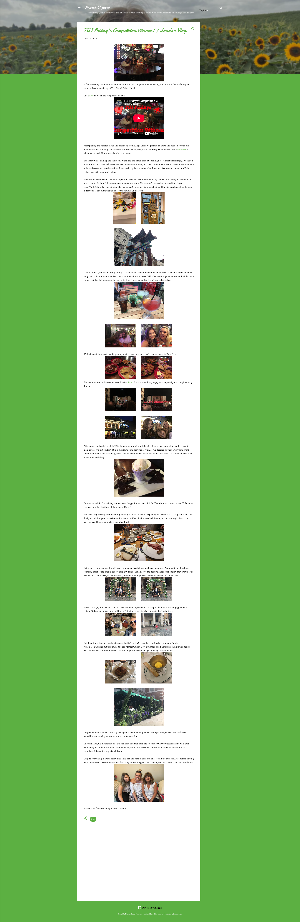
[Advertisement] (213, 69)
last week (182, 149)
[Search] (221, 8)
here (91, 95)
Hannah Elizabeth (97, 7)
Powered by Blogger (152, 907)
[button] (192, 28)
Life (93, 819)
